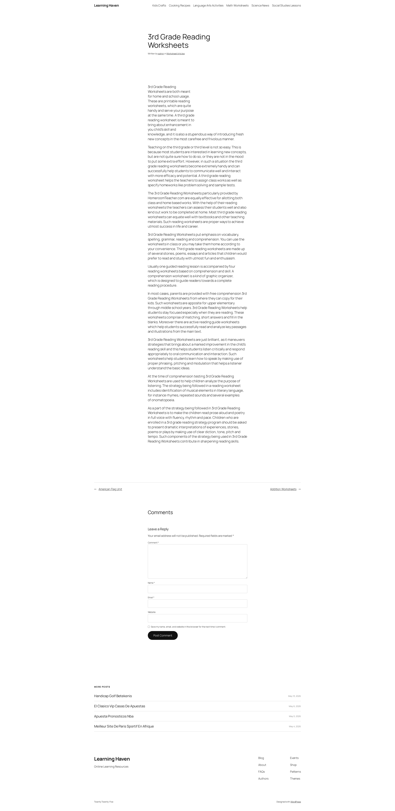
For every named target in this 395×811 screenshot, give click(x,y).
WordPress (296, 801)
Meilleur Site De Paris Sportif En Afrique (124, 726)
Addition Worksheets (283, 489)
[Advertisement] (197, 75)
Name (151, 582)
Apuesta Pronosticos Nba (113, 716)
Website (152, 612)
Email (151, 597)
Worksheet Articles (175, 53)
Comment (153, 542)
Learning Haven (106, 5)
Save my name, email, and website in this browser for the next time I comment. (188, 626)
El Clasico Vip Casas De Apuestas (119, 706)
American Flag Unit (110, 489)
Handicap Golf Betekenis (113, 696)
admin (161, 53)
